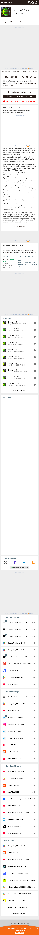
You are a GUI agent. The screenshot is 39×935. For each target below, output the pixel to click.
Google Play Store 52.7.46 (16, 846)
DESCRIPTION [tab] (16, 72)
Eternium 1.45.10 (13, 363)
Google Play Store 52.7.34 (16, 650)
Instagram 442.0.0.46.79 (16, 724)
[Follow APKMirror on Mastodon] (15, 563)
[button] (22, 77)
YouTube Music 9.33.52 (15, 745)
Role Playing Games (10, 77)
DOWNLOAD (26, 72)
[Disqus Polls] (19, 425)
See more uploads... (19, 390)
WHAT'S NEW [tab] (6, 72)
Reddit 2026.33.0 (13, 752)
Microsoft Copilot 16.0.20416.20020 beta (21, 887)
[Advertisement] (19, 47)
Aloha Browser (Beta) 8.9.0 (17, 866)
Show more (18, 226)
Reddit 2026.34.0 (13, 785)
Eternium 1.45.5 (13, 370)
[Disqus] (19, 476)
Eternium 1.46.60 (13, 329)
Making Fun (18, 14)
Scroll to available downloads (21, 96)
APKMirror (8, 2)
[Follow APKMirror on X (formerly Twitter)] (5, 563)
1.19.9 (7, 259)
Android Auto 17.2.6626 (16, 731)
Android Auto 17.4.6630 (16, 738)
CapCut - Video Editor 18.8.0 (17, 622)
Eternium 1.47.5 (13, 322)
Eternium (13, 22)
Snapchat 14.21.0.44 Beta (16, 901)
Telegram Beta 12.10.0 (15, 819)
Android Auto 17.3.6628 (16, 717)
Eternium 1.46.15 (13, 349)
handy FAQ (8, 252)
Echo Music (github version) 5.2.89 (19, 664)
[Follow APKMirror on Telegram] (24, 563)
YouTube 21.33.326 (14, 806)
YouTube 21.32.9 (13, 792)
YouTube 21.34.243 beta (16, 771)
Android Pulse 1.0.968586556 (17, 908)
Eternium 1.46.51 (13, 336)
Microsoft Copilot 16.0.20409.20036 (20, 894)
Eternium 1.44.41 (13, 384)
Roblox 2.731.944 (13, 670)
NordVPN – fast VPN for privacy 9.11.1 (21, 873)
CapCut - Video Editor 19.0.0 (17, 636)
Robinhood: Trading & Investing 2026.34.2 (21, 880)
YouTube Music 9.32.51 (15, 759)
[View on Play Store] (27, 77)
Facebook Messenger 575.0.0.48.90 (19, 799)
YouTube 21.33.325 (14, 833)
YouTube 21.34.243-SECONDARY (19, 813)
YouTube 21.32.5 (13, 684)
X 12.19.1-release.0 (14, 826)
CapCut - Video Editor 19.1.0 (17, 629)
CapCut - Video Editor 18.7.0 (17, 657)
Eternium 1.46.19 (13, 343)
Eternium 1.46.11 (13, 356)
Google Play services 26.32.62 (18, 778)
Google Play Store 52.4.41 (16, 643)
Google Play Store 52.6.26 (16, 677)
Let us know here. (23, 923)
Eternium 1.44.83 (13, 377)
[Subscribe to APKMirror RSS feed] (33, 563)
